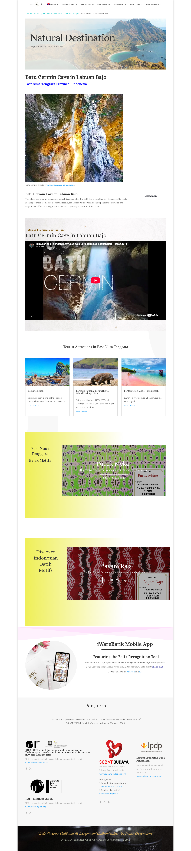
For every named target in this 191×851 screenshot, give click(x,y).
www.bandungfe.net (108, 794)
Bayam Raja (116, 566)
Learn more (150, 196)
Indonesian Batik (68, 4)
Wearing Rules (86, 4)
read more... (33, 405)
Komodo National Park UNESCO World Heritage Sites (93, 392)
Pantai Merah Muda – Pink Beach (141, 391)
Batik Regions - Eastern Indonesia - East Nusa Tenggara (56, 14)
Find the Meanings (114, 477)
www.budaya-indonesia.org (112, 774)
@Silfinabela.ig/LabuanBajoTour (59, 185)
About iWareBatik (152, 4)
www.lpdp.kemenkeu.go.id (149, 776)
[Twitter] (30, 769)
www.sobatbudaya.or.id (111, 786)
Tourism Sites (118, 4)
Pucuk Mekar (114, 464)
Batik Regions (102, 4)
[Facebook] (26, 769)
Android (131, 672)
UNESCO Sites (135, 4)
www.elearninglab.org (35, 807)
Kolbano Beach (36, 391)
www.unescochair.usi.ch (36, 763)
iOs (140, 672)
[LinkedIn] (108, 802)
